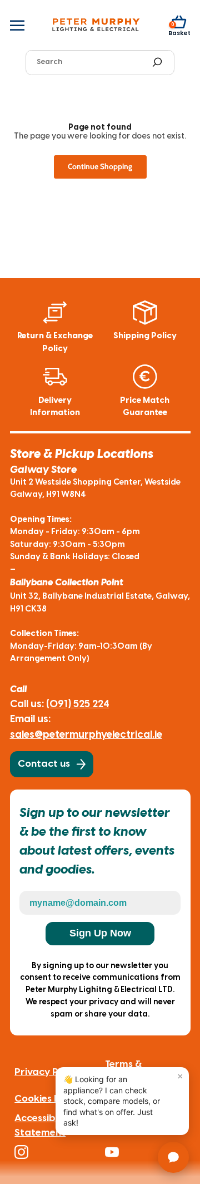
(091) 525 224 (77, 704)
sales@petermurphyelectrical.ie (86, 735)
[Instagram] (55, 1152)
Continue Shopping (100, 166)
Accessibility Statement (43, 1125)
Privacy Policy (47, 1072)
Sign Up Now (100, 933)
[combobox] (90, 62)
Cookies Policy (48, 1099)
